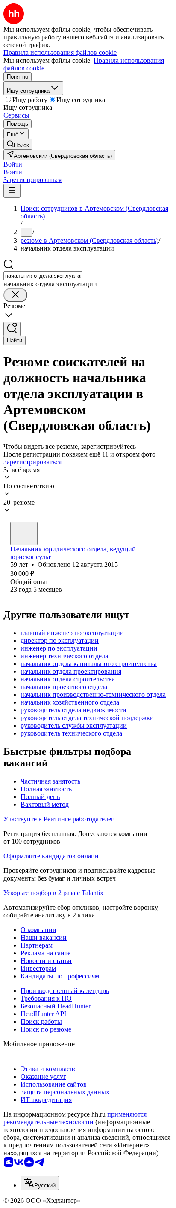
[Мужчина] (24, 533)
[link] (17, 144)
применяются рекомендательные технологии (75, 1118)
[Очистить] (15, 295)
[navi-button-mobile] (12, 191)
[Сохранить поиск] (12, 329)
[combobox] (42, 275)
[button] (12, 164)
